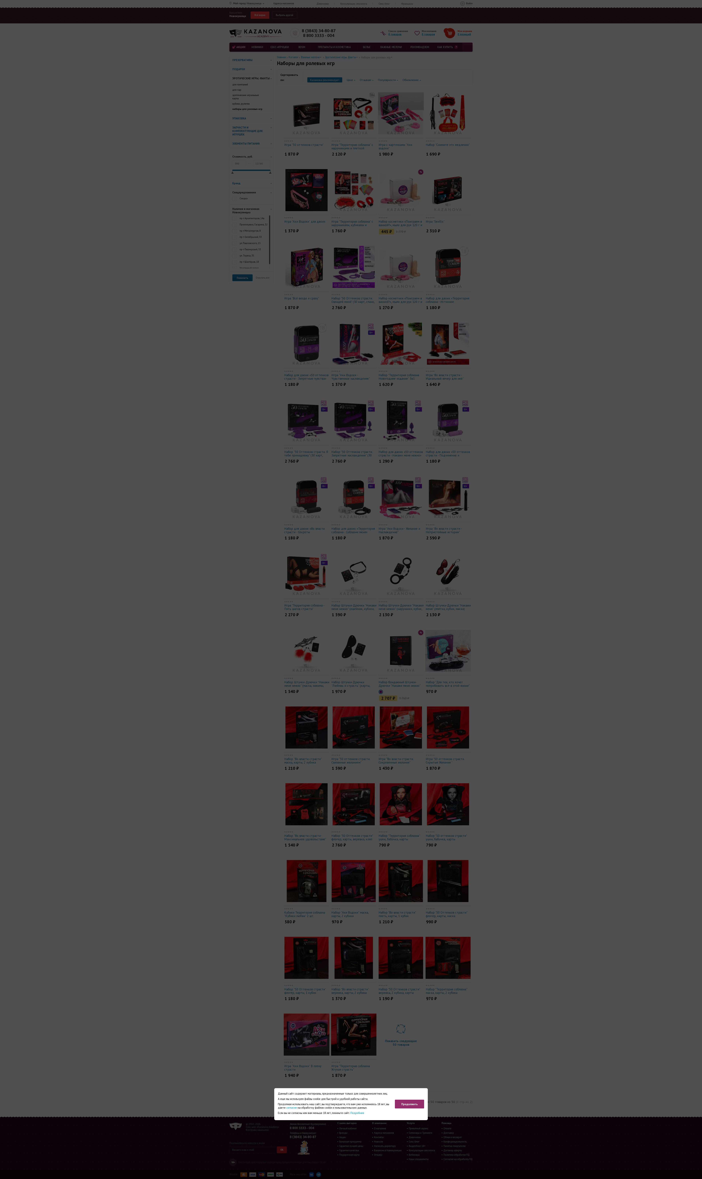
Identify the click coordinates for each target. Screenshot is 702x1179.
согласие (291, 1107)
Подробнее (357, 1113)
